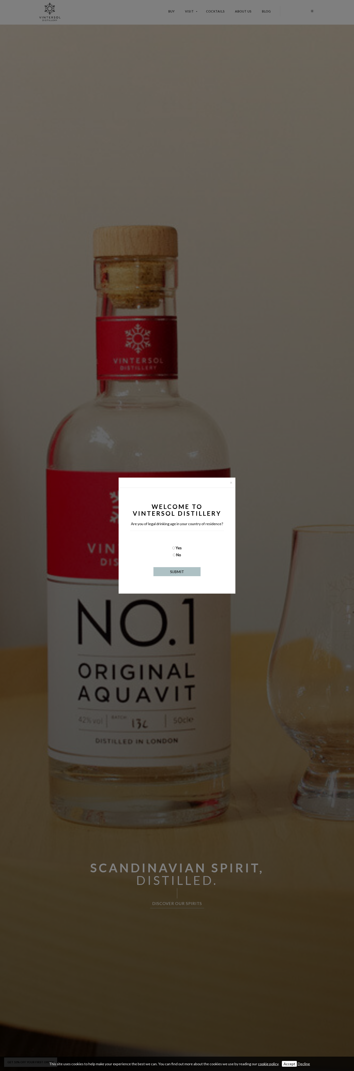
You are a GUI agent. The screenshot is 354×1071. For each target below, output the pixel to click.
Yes (179, 548)
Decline (303, 1064)
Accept (289, 1064)
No (178, 555)
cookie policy (268, 1064)
